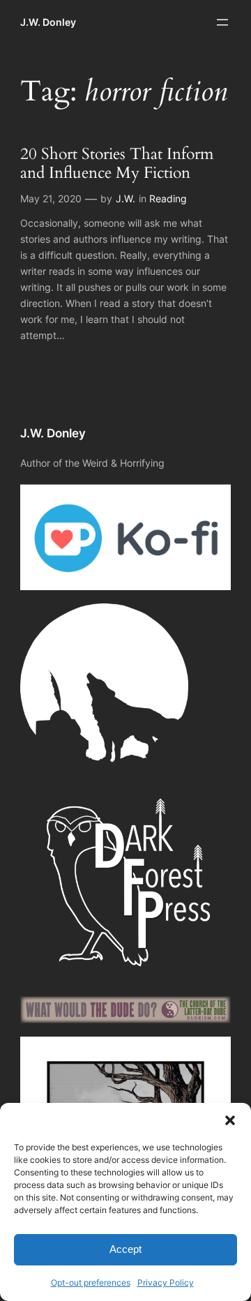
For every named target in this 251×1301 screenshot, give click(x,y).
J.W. (125, 198)
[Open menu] (222, 22)
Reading (168, 198)
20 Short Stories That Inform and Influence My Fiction (116, 164)
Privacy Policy (165, 1282)
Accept (125, 1249)
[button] (230, 1120)
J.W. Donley (48, 22)
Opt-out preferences (90, 1282)
